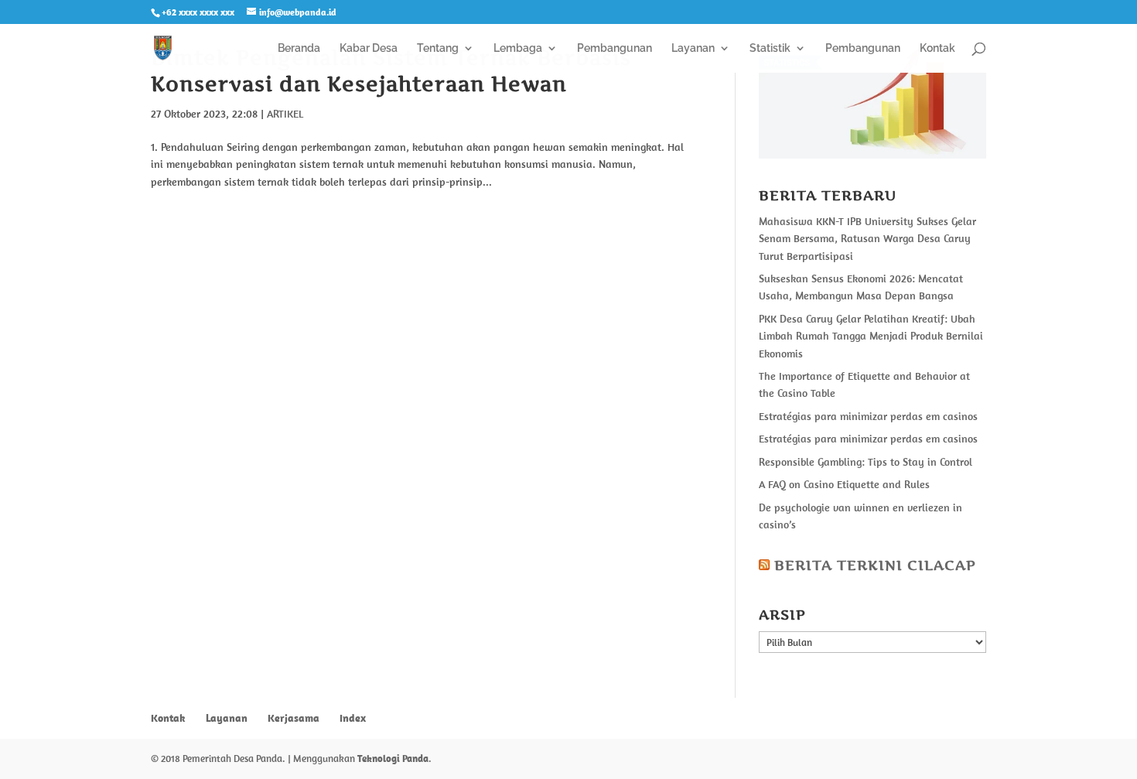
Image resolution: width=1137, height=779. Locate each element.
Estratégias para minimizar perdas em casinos (868, 416)
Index (353, 718)
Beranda (299, 48)
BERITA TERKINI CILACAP (875, 565)
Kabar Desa (369, 48)
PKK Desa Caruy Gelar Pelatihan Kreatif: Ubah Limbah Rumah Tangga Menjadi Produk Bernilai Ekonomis (871, 336)
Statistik (769, 48)
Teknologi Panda (393, 758)
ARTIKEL (285, 114)
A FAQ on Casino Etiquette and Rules (844, 484)
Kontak (937, 48)
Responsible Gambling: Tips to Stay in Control (865, 462)
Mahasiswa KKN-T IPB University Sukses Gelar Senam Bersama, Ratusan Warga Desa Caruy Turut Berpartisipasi (867, 238)
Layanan (693, 48)
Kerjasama (293, 718)
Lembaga (517, 48)
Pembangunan (614, 48)
